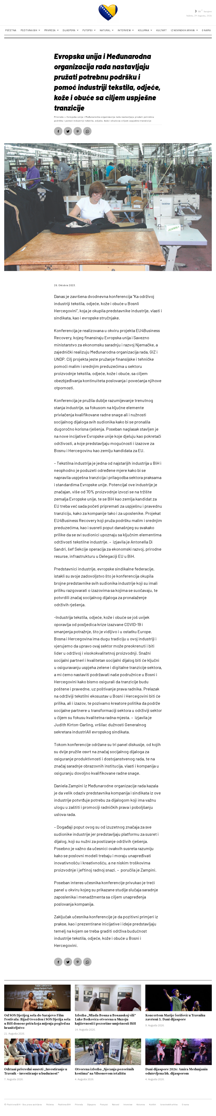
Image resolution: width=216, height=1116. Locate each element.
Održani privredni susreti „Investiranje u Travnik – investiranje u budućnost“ (35, 1071)
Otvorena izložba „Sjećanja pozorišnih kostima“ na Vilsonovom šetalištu (104, 1071)
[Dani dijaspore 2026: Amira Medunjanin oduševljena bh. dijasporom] (178, 1052)
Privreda (59, 117)
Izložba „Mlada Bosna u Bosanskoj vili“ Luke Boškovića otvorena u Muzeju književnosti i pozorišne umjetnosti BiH (105, 1019)
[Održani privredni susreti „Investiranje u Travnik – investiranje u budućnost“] (37, 1052)
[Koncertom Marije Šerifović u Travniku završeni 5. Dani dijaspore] (178, 998)
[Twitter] (68, 131)
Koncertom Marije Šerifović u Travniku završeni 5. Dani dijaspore (175, 1017)
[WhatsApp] (87, 131)
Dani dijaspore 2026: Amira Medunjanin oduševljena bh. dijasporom (176, 1071)
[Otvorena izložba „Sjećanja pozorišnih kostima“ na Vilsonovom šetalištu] (108, 1052)
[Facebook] (58, 131)
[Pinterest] (77, 131)
